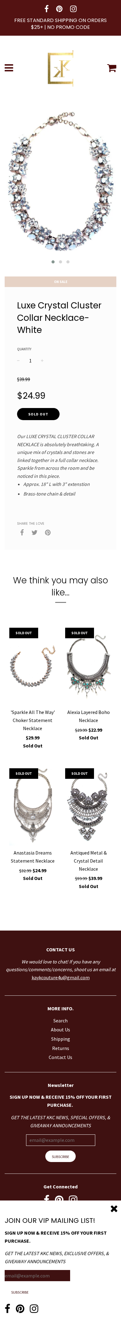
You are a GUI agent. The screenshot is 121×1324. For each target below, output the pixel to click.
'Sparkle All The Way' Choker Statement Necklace (33, 720)
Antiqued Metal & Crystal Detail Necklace (88, 861)
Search (60, 1020)
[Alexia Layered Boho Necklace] (88, 666)
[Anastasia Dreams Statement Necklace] (32, 807)
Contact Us (60, 1057)
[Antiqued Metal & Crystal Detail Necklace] (88, 807)
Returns (60, 1048)
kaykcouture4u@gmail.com (61, 977)
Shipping (60, 1039)
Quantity (24, 349)
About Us (60, 1029)
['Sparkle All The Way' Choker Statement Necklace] (32, 666)
